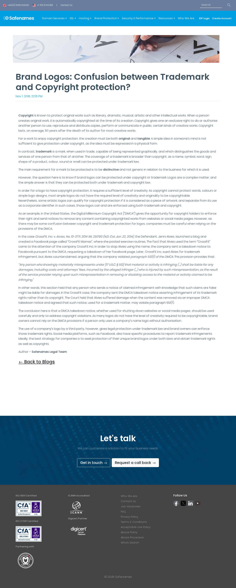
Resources (166, 18)
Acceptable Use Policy (135, 527)
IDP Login (205, 18)
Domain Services (53, 18)
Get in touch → (93, 462)
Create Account (222, 18)
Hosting (84, 18)
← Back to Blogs (37, 362)
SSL (72, 18)
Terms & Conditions (134, 522)
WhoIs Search (130, 542)
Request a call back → (135, 462)
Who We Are (186, 18)
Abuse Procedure (132, 537)
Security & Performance (137, 18)
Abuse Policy (129, 532)
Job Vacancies (131, 506)
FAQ (123, 511)
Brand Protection (105, 18)
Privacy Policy (129, 517)
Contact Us (66, 5)
